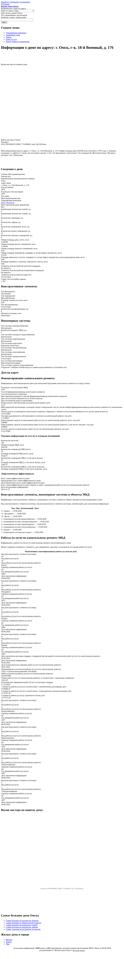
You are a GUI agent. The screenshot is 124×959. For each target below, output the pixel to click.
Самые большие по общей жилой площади (23, 923)
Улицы (8, 37)
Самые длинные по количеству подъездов (23, 929)
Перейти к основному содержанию (15, 2)
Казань (9, 942)
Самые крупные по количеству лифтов (22, 927)
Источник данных (79, 950)
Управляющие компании (16, 33)
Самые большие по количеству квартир (22, 921)
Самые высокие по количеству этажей (21, 925)
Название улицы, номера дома (13, 17)
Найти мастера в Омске (10, 140)
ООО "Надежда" (8, 203)
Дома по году (11, 39)
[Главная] (5, 4)
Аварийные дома (13, 35)
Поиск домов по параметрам (17, 42)
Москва (9, 940)
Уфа (7, 944)
